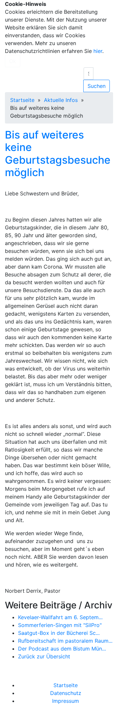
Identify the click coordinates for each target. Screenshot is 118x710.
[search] (88, 73)
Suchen (97, 86)
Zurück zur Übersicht (44, 656)
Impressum (65, 701)
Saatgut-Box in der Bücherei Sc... (59, 633)
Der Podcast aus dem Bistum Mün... (62, 648)
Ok (12, 61)
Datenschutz (65, 693)
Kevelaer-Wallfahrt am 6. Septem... (60, 617)
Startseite (22, 100)
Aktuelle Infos (61, 100)
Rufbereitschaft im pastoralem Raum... (65, 640)
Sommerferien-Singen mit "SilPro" (60, 625)
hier (97, 51)
